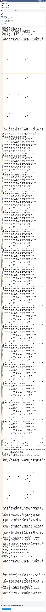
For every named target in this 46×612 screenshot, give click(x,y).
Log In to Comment (6, 609)
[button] (45, 1)
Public (8, 7)
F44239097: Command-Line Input (9, 17)
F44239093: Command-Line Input (9, 20)
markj (8, 10)
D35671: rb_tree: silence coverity (17, 605)
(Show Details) (18, 603)
